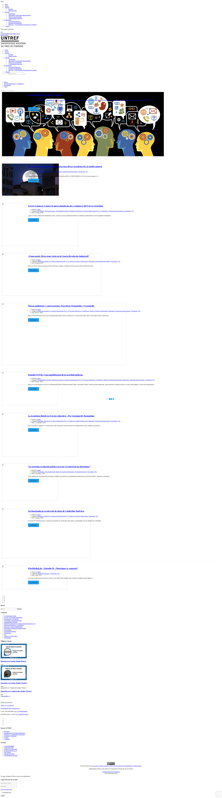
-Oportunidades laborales (15, 18)
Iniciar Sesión (4, 35)
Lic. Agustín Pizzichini (21, 714)
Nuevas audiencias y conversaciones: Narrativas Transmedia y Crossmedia (61, 306)
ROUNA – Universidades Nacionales (14, 734)
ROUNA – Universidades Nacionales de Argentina (22, 24)
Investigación (7, 20)
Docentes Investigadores (15, 23)
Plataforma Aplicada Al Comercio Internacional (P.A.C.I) (86, 100)
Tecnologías (11, 13)
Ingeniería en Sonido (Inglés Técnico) (14, 683)
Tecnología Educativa (14, 21)
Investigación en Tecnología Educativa (14, 733)
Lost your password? (6, 789)
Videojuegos (7, 637)
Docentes (6, 731)
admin (39, 98)
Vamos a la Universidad (15, 17)
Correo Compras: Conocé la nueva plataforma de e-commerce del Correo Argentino (65, 206)
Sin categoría (7, 630)
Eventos (7, 7)
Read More (33, 109)
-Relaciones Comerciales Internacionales (19, 15)
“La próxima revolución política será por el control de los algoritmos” (59, 466)
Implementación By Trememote (111, 772)
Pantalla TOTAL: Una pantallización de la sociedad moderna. (55, 375)
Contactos (7, 739)
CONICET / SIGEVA (10, 736)
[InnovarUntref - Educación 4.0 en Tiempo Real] (14, 47)
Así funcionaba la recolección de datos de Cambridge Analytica (56, 511)
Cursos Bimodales (9, 746)
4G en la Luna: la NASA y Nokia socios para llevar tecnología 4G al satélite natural (65, 166)
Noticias (7, 12)
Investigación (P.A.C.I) (10, 751)
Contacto (7, 26)
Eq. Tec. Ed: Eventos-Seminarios (13, 617)
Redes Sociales (12, 10)
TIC (152, 100)
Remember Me (6, 792)
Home (6, 82)
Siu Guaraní (7, 752)
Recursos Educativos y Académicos (14, 83)
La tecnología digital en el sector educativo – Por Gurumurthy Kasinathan (61, 416)
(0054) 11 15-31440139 (7, 705)
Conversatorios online (10, 616)
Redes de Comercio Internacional (112, 100)
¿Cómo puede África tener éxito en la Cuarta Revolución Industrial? (58, 256)
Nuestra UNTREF (9, 754)
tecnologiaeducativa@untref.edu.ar (10, 33)
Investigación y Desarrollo (45, 100)
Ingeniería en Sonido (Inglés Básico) (13, 661)
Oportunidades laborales (62, 211)
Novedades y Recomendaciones (61, 100)
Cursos (7, 6)
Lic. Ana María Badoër (20, 711)
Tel (1, 32)
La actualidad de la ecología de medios (45, 95)
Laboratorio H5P (8, 747)
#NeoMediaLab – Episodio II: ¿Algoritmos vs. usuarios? (53, 568)
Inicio (6, 4)
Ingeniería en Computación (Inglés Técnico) (16, 691)
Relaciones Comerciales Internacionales (132, 100)
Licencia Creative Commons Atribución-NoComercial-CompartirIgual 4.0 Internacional (117, 766)
